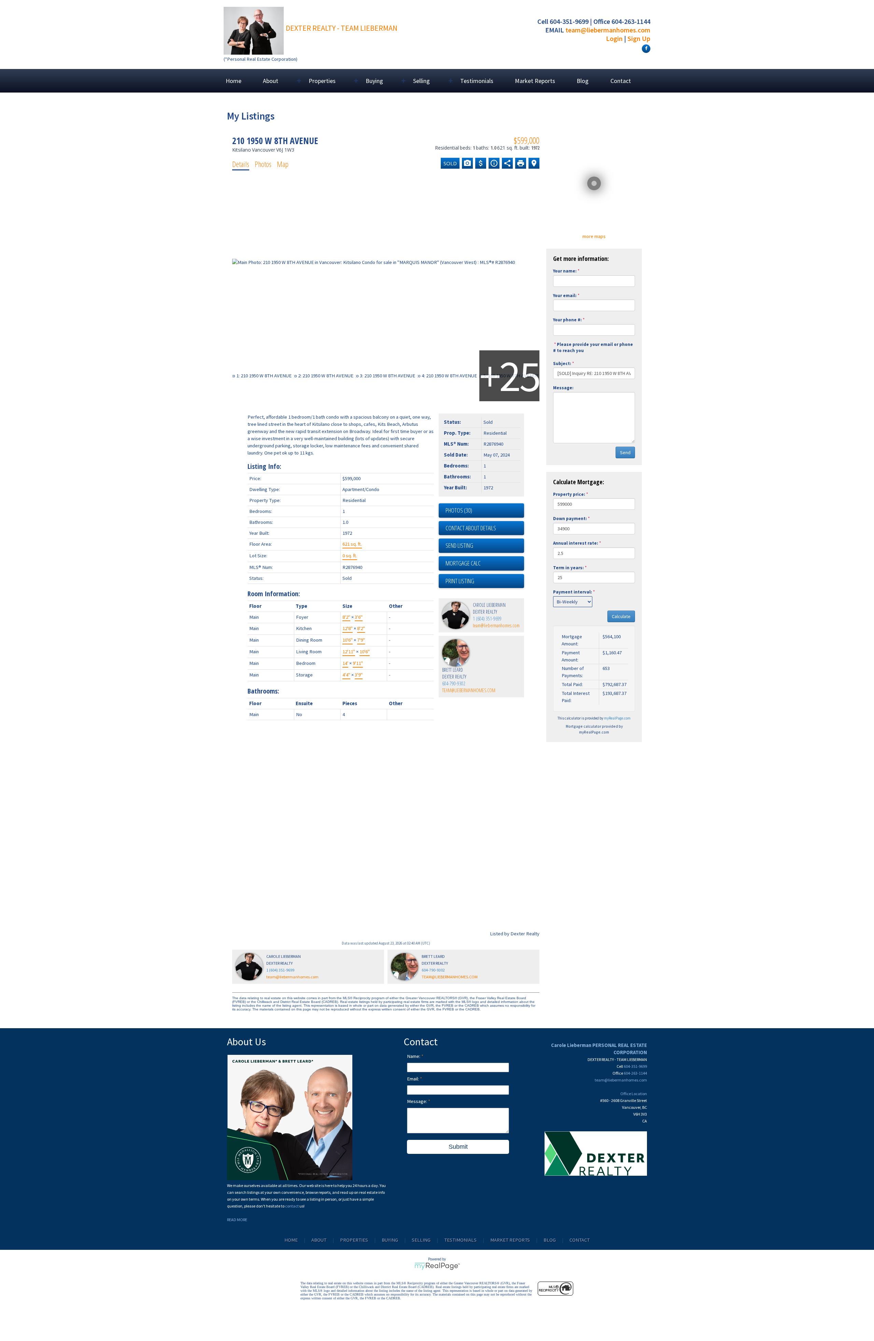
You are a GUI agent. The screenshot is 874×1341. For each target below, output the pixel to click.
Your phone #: (567, 320)
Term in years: (568, 568)
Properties (354, 1240)
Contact (620, 81)
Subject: (562, 363)
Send (625, 452)
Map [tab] (282, 164)
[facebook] (645, 48)
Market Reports (535, 81)
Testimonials (476, 81)
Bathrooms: (263, 691)
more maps (594, 236)
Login (614, 38)
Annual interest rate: (575, 543)
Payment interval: (572, 592)
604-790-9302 (453, 683)
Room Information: (274, 593)
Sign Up (639, 38)
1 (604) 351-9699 (487, 618)
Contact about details (471, 528)
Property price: (569, 494)
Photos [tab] (263, 164)
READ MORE (237, 1219)
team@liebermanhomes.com (607, 30)
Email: (413, 1079)
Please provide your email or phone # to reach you (593, 347)
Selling (421, 1240)
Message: (563, 388)
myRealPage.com (617, 718)
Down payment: (570, 518)
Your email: (565, 295)
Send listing (459, 545)
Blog (583, 81)
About (318, 1240)
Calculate (621, 616)
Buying (390, 1240)
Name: (414, 1056)
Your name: (565, 271)
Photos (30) (459, 510)
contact (292, 1206)
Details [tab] (240, 164)
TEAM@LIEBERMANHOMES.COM (468, 690)
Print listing (460, 581)
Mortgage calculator (485, 563)
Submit (458, 1146)
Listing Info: (264, 466)
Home (233, 81)
